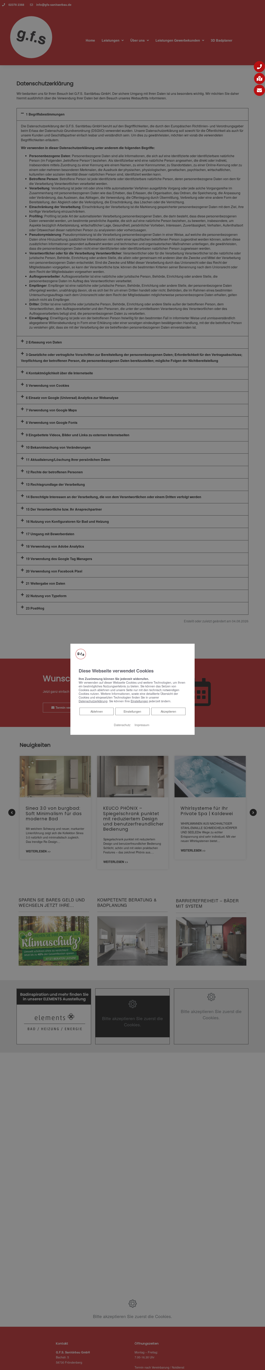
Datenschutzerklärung (93, 701)
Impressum (142, 725)
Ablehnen (96, 711)
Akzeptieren (168, 711)
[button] (259, 66)
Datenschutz (122, 725)
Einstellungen (132, 711)
